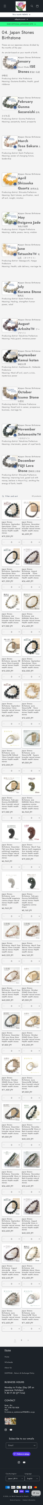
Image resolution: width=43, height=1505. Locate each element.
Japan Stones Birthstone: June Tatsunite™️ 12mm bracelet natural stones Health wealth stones (31, 1315)
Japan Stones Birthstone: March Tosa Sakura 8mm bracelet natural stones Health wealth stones (11, 992)
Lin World (12, 1496)
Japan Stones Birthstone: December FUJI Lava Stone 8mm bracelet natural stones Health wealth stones (11, 1037)
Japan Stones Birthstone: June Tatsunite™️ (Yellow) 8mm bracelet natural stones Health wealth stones (30, 1083)
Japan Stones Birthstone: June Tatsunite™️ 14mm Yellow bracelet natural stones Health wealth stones (31, 709)
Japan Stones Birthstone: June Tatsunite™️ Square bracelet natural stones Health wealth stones (31, 755)
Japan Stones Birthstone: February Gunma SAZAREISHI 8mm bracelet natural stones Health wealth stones (10, 803)
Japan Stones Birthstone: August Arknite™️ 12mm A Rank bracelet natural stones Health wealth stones (30, 1224)
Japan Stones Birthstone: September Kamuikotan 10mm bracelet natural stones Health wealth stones (11, 1223)
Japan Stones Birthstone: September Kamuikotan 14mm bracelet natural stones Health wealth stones (11, 708)
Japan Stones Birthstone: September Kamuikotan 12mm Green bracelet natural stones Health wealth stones (11, 527)
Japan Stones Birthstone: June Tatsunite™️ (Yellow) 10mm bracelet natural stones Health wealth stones (11, 756)
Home (8, 1350)
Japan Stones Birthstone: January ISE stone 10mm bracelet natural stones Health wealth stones (11, 663)
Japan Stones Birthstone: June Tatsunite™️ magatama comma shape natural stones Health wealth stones (11, 899)
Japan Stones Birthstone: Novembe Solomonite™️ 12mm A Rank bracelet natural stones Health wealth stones (31, 1130)
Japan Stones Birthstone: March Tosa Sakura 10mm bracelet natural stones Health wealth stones (11, 947)
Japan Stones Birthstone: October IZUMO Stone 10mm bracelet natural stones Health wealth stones (31, 1037)
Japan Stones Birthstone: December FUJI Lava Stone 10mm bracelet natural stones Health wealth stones (11, 1129)
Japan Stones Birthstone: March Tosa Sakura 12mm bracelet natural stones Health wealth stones (31, 947)
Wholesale (9, 1362)
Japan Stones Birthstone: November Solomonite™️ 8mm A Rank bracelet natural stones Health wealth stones (31, 1177)
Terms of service (15, 1500)
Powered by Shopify (22, 1496)
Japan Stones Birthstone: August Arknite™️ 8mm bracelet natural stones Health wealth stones (11, 1270)
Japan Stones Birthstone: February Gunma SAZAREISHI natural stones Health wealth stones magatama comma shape (30, 900)
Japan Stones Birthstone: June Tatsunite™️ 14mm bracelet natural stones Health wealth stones (11, 1315)
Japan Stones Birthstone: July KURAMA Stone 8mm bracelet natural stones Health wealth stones (31, 618)
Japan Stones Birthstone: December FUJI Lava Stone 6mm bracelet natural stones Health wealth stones (31, 526)
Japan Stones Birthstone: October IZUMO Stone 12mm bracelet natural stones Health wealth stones (11, 1082)
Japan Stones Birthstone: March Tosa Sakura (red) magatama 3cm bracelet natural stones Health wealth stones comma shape (31, 850)
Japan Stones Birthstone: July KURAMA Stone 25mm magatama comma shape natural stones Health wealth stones (31, 803)
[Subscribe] (34, 1445)
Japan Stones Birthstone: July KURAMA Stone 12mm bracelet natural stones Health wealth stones (11, 618)
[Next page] (28, 1340)
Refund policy (35, 1496)
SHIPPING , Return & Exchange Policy (19, 1373)
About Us (8, 1367)
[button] (4, 6)
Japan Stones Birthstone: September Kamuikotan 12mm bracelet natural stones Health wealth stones (31, 663)
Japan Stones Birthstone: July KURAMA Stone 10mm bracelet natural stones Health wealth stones (31, 1270)
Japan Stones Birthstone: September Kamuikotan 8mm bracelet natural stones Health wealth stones (11, 573)
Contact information (29, 1500)
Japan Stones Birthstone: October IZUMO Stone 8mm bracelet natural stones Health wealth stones (31, 992)
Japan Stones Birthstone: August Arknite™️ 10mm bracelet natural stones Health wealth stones (31, 573)
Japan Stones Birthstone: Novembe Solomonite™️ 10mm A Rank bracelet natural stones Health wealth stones (11, 1177)
